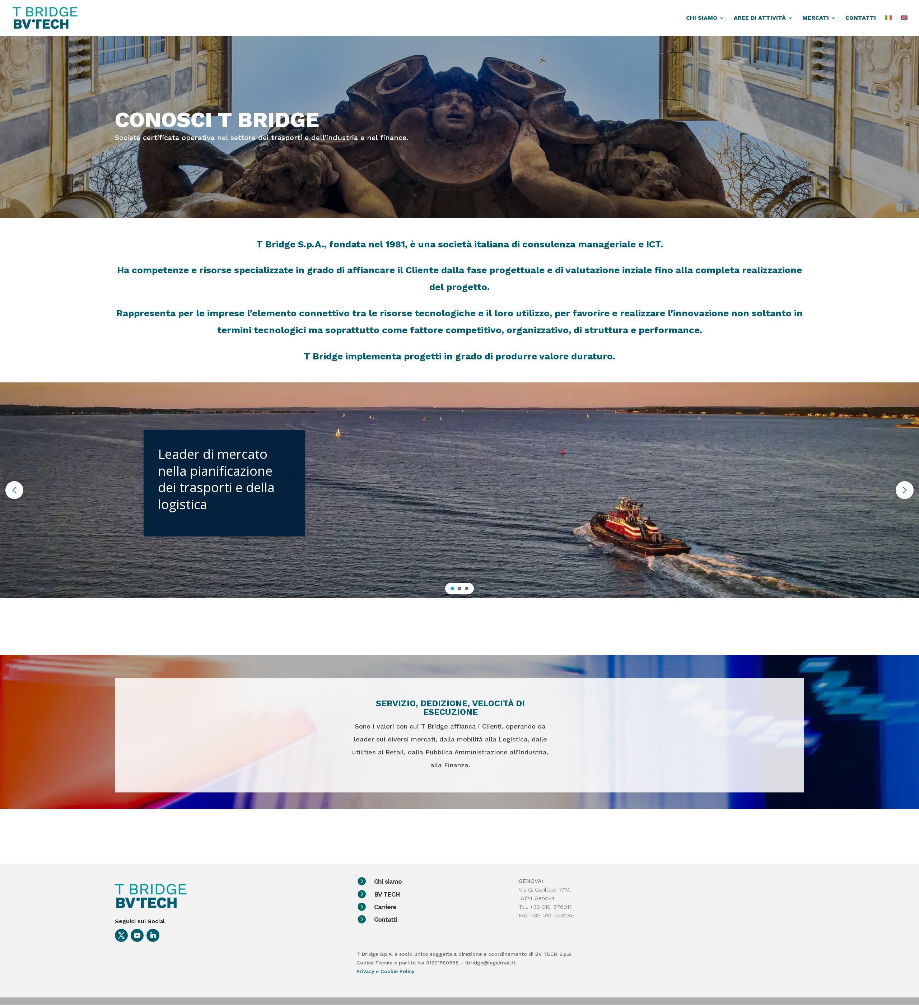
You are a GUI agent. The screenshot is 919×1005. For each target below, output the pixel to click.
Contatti (385, 919)
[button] (14, 490)
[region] (459, 490)
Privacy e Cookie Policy (385, 971)
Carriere (385, 907)
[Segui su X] (121, 935)
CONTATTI (860, 18)
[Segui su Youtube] (137, 935)
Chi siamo (388, 881)
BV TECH (387, 894)
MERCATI (815, 18)
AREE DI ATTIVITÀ (760, 18)
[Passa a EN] (904, 25)
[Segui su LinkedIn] (152, 935)
